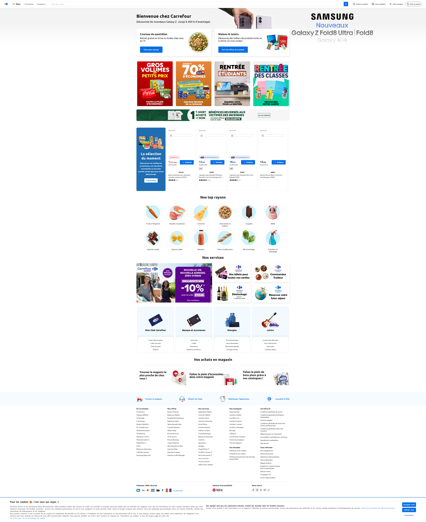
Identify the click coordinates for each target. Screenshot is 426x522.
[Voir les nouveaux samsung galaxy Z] (213, 28)
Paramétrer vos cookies (237, 454)
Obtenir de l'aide (195, 399)
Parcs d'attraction (270, 343)
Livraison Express (204, 427)
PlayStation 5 (141, 443)
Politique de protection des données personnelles (242, 458)
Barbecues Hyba (173, 421)
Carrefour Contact (235, 424)
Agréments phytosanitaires (269, 457)
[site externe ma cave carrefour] (232, 293)
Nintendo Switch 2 (142, 440)
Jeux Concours (203, 458)
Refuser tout (409, 510)
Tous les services (204, 461)
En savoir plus (178, 490)
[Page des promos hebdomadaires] (193, 84)
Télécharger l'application (238, 399)
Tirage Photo (203, 449)
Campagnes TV (265, 474)
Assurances (194, 346)
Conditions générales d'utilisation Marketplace (272, 416)
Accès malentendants (267, 478)
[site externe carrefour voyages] (271, 293)
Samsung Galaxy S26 (143, 455)
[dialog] (213, 510)
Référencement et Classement (271, 434)
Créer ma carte (155, 343)
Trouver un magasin (153, 399)
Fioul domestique (232, 340)
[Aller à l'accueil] (6, 4)
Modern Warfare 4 (142, 424)
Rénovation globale (232, 346)
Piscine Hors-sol (172, 433)
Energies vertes (232, 349)
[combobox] (199, 4)
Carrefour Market (235, 415)
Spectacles (270, 346)
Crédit (194, 343)
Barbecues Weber (173, 415)
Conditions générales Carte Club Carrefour (271, 430)
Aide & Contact (265, 471)
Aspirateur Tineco (142, 437)
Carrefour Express (235, 421)
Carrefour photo (270, 349)
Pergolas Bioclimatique (175, 418)
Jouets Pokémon (173, 443)
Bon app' (232, 430)
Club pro (156, 349)
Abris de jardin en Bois (175, 446)
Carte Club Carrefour (155, 340)
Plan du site (264, 443)
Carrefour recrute (204, 452)
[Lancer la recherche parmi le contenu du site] (346, 4)
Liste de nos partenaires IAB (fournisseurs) (378, 508)
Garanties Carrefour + (193, 349)
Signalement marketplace (269, 440)
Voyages (201, 446)
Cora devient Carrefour (237, 437)
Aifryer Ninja (171, 430)
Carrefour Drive (203, 418)
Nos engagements (266, 451)
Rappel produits (265, 463)
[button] (16, 4)
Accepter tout (409, 504)
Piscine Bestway (173, 440)
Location (201, 440)
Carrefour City (234, 418)
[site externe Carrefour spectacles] (232, 273)
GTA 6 (138, 446)
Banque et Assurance (205, 437)
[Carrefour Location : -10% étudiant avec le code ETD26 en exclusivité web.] (174, 283)
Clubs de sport (156, 346)
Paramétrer (409, 515)
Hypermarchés (234, 412)
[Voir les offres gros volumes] (154, 84)
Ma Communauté (204, 455)
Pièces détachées (266, 460)
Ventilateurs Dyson (143, 430)
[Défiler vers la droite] (284, 159)
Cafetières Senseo (142, 452)
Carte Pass (194, 340)
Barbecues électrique (143, 449)
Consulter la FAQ (282, 399)
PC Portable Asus (142, 427)
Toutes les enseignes (236, 440)
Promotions (140, 412)
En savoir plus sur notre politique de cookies (27, 518)
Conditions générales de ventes (271, 412)
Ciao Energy (140, 421)
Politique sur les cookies (237, 451)
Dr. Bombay (140, 418)
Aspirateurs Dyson (173, 452)
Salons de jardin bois (174, 424)
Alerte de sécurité (266, 454)
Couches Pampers (173, 427)
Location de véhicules (270, 340)
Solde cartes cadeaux (205, 465)
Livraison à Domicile (205, 421)
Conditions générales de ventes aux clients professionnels (272, 424)
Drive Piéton (202, 424)
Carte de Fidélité (204, 415)
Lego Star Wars (172, 449)
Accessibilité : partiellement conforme (273, 437)
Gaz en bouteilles (232, 343)
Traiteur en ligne (204, 430)
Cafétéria (232, 433)
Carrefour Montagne (236, 427)
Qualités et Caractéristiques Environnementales (270, 467)
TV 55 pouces (172, 437)
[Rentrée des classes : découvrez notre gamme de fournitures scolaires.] (271, 84)
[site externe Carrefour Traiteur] (271, 273)
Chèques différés (142, 415)
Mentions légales (266, 420)
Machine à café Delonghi (176, 455)
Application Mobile (205, 412)
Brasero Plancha (173, 412)
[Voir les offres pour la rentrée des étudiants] (232, 84)
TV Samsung (140, 433)
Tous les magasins (235, 443)
